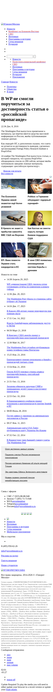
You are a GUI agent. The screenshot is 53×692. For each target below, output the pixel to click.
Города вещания (9, 560)
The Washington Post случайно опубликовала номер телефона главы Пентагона (28, 348)
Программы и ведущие (19, 39)
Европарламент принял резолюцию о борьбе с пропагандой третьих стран (29, 360)
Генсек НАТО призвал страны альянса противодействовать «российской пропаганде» (25, 374)
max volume (12, 665)
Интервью (13, 36)
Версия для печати (12, 171)
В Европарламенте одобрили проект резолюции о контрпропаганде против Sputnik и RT (29, 403)
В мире (10, 91)
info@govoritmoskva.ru (25, 506)
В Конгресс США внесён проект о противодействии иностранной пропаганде (28, 336)
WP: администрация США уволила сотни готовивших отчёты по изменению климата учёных (28, 286)
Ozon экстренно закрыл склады (19, 449)
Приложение (18, 77)
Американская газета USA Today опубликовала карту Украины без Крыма (26, 429)
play (9, 655)
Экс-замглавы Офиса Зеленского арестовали (26, 472)
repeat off (11, 679)
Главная (5, 82)
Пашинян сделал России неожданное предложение (22, 456)
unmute (10, 662)
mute (9, 660)
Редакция (13, 44)
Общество (12, 89)
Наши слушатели (9, 565)
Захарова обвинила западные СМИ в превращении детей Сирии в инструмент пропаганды (27, 389)
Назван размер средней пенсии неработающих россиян (20, 479)
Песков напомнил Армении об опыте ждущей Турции (26, 464)
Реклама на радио (9, 556)
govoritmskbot (18, 501)
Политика (11, 86)
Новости (11, 29)
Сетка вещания (15, 41)
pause (9, 657)
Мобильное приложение (18, 532)
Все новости (7, 173)
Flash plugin (11, 689)
